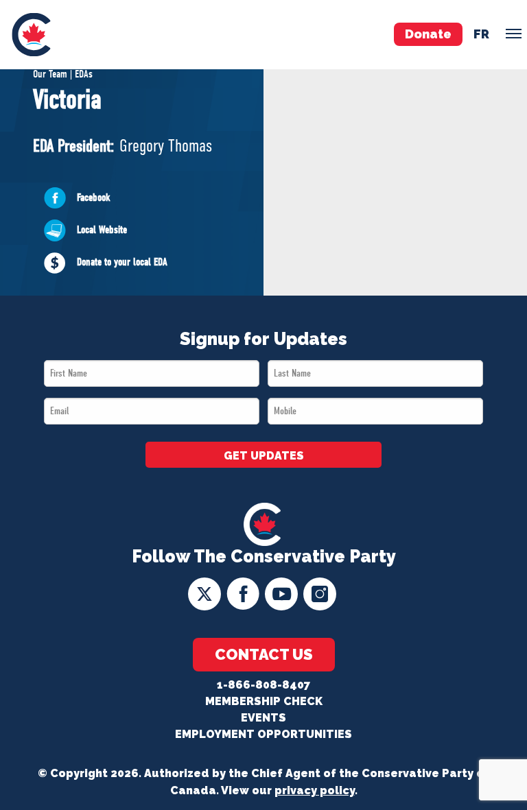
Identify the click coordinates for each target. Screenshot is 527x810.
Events (263, 717)
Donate (428, 34)
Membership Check (264, 701)
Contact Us (264, 654)
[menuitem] (31, 34)
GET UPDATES (264, 455)
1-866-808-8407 (263, 684)
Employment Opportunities (263, 734)
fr (481, 34)
